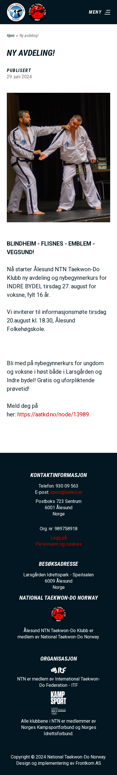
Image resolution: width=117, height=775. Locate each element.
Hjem (10, 35)
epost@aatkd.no (66, 492)
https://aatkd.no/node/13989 (53, 414)
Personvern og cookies (58, 544)
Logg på (59, 537)
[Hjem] (16, 12)
